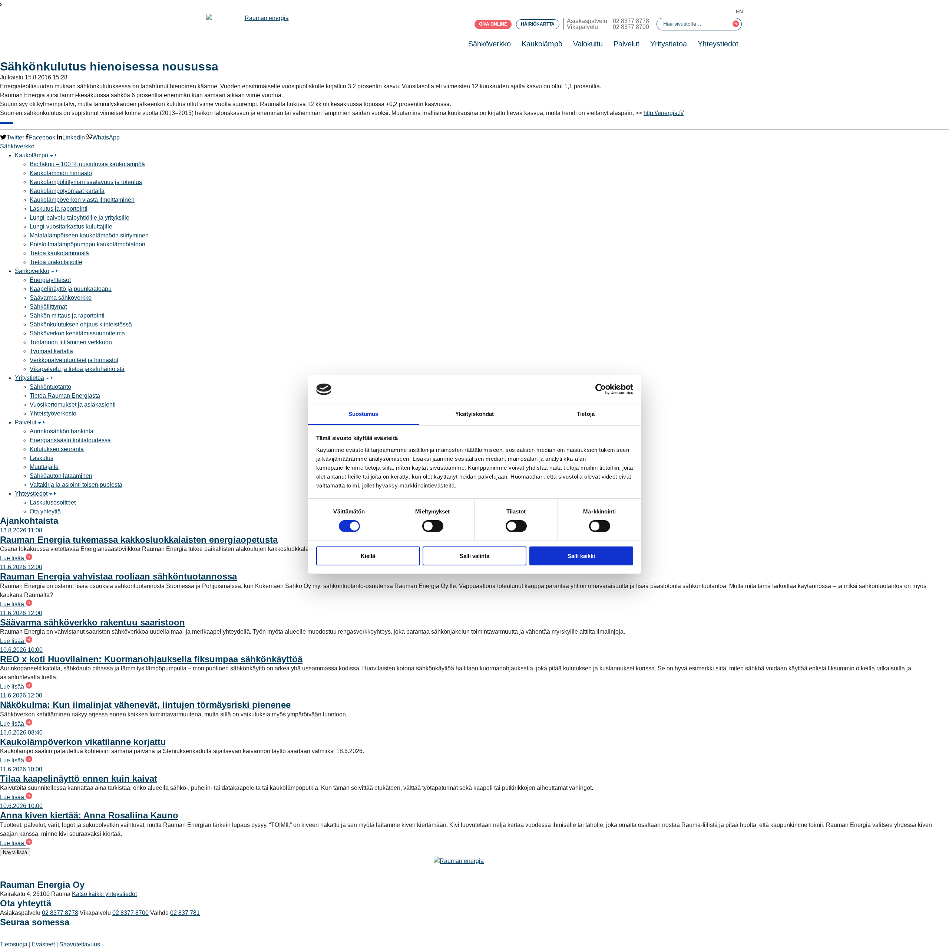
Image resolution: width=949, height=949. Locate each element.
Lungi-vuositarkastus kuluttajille (71, 226)
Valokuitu (588, 44)
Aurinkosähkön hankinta (61, 431)
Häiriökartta (538, 24)
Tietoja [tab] (586, 414)
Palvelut (626, 44)
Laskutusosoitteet (53, 502)
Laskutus (41, 458)
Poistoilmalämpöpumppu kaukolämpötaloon (87, 244)
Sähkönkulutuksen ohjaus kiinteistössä (81, 324)
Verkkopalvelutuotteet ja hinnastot (74, 360)
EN (739, 11)
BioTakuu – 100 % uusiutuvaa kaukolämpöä (87, 164)
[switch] (432, 526)
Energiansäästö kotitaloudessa (70, 440)
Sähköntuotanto (50, 387)
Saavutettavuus (79, 944)
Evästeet (43, 944)
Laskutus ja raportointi (58, 209)
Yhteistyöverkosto (53, 413)
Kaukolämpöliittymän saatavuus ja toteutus (86, 182)
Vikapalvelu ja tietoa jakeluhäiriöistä (77, 369)
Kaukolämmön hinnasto (61, 173)
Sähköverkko (489, 44)
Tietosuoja (13, 944)
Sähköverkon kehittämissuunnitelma (77, 333)
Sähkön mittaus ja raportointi (67, 315)
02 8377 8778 (631, 21)
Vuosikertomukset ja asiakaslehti (73, 404)
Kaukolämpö (542, 44)
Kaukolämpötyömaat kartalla (67, 191)
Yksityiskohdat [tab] (474, 414)
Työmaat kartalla (51, 351)
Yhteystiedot (718, 44)
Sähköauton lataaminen (61, 476)
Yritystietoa (668, 44)
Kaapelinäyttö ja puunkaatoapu (71, 289)
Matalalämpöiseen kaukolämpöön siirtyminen (89, 235)
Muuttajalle (44, 467)
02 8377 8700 (631, 27)
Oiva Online (493, 24)
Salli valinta (474, 556)
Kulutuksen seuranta (57, 449)
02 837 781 (185, 913)
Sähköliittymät (48, 306)
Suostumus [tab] (363, 414)
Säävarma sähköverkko (61, 298)
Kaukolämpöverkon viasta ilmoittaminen (82, 200)
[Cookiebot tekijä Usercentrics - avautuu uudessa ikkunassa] (600, 389)
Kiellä (368, 556)
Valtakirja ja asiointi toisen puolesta (76, 485)
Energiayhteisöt (50, 280)
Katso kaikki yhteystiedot (104, 894)
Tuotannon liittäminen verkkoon (71, 342)
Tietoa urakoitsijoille (56, 262)
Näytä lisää (15, 852)
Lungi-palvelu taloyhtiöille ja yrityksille (79, 217)
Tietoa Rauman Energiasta (65, 396)
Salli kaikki (581, 556)
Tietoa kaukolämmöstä (59, 253)
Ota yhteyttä (45, 511)
